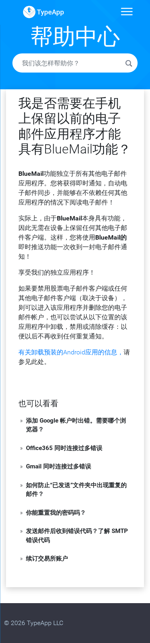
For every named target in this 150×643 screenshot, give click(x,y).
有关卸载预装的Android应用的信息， (71, 352)
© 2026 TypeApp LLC (33, 623)
